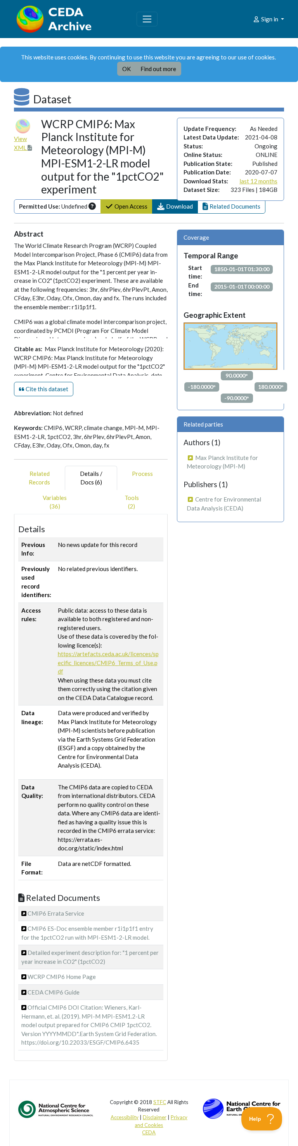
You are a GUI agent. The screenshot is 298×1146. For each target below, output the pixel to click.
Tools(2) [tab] (132, 502)
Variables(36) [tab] (55, 502)
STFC (159, 1102)
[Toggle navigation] (147, 19)
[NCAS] (56, 1108)
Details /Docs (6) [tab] (91, 478)
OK (126, 68)
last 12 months (258, 181)
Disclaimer (154, 1117)
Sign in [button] (269, 19)
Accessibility (125, 1117)
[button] (175, 206)
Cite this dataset (46, 388)
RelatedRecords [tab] (39, 478)
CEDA (149, 1132)
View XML (21, 143)
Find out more (158, 68)
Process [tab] (142, 473)
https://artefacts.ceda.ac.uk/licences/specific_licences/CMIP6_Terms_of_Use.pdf (108, 662)
